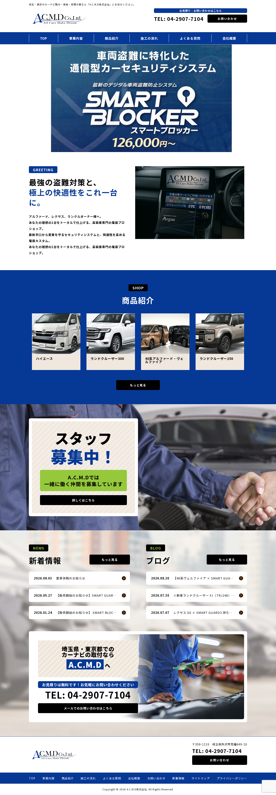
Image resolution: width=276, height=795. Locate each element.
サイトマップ (201, 778)
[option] (138, 98)
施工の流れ (149, 38)
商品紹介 (112, 38)
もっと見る (138, 385)
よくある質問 (190, 38)
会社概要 (229, 38)
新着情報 (178, 778)
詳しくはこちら (83, 500)
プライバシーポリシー (232, 778)
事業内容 (76, 38)
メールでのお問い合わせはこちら (88, 708)
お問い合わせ (227, 19)
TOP (43, 38)
